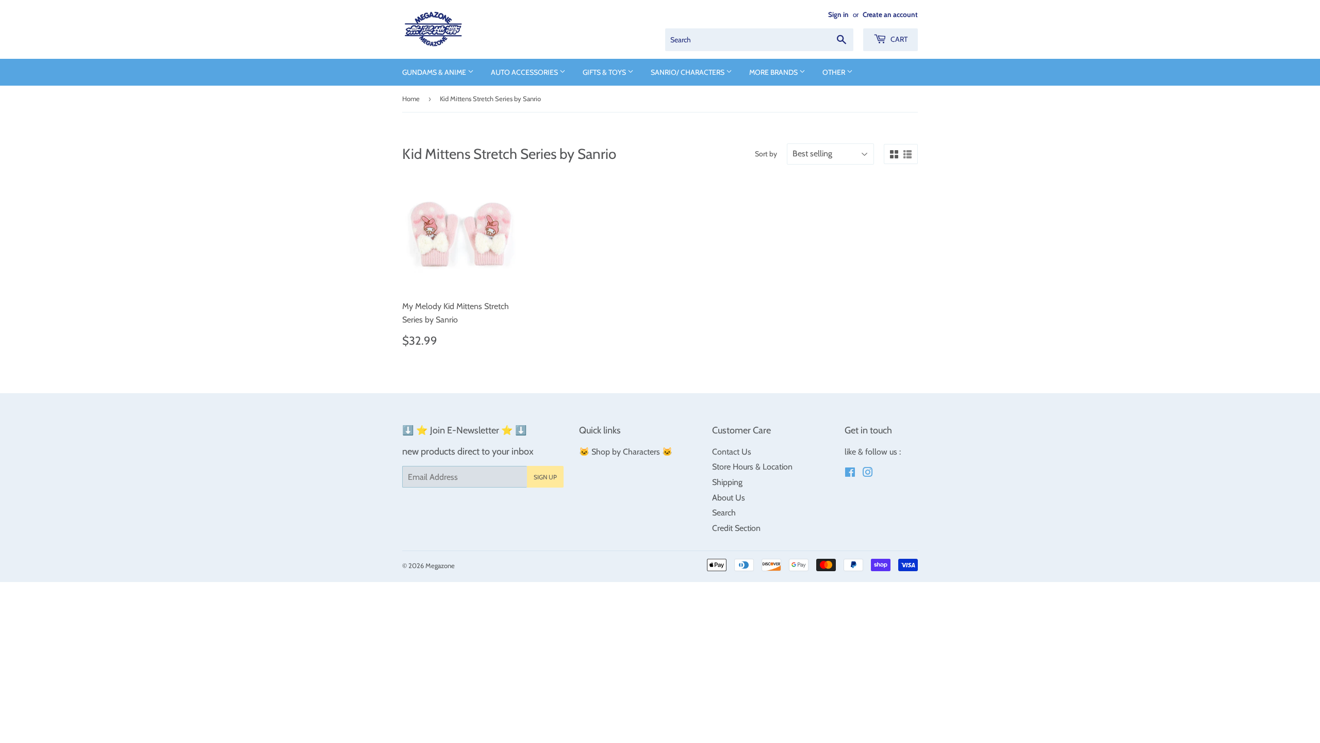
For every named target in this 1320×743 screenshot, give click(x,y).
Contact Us (731, 452)
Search (724, 513)
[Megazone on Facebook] (850, 473)
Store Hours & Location (752, 467)
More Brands (774, 72)
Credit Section (736, 528)
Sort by (766, 153)
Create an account (890, 14)
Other (834, 72)
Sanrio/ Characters (688, 72)
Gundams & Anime (435, 72)
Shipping (727, 482)
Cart (898, 39)
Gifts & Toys (605, 72)
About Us (728, 498)
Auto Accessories (525, 72)
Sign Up (545, 477)
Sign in (838, 14)
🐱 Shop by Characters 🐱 (625, 452)
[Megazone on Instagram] (868, 473)
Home (411, 98)
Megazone (440, 565)
